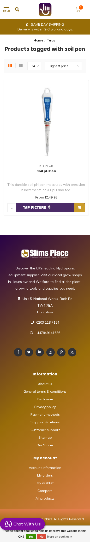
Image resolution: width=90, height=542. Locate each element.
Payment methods (45, 414)
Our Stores (45, 445)
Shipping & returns (45, 422)
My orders (45, 475)
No (41, 536)
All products (45, 498)
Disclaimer (45, 399)
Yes (31, 536)
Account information (45, 468)
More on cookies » (59, 536)
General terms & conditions (45, 391)
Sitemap (45, 437)
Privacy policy (45, 407)
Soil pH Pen (46, 171)
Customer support (45, 430)
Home (38, 40)
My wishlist (45, 483)
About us (45, 384)
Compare (45, 491)
